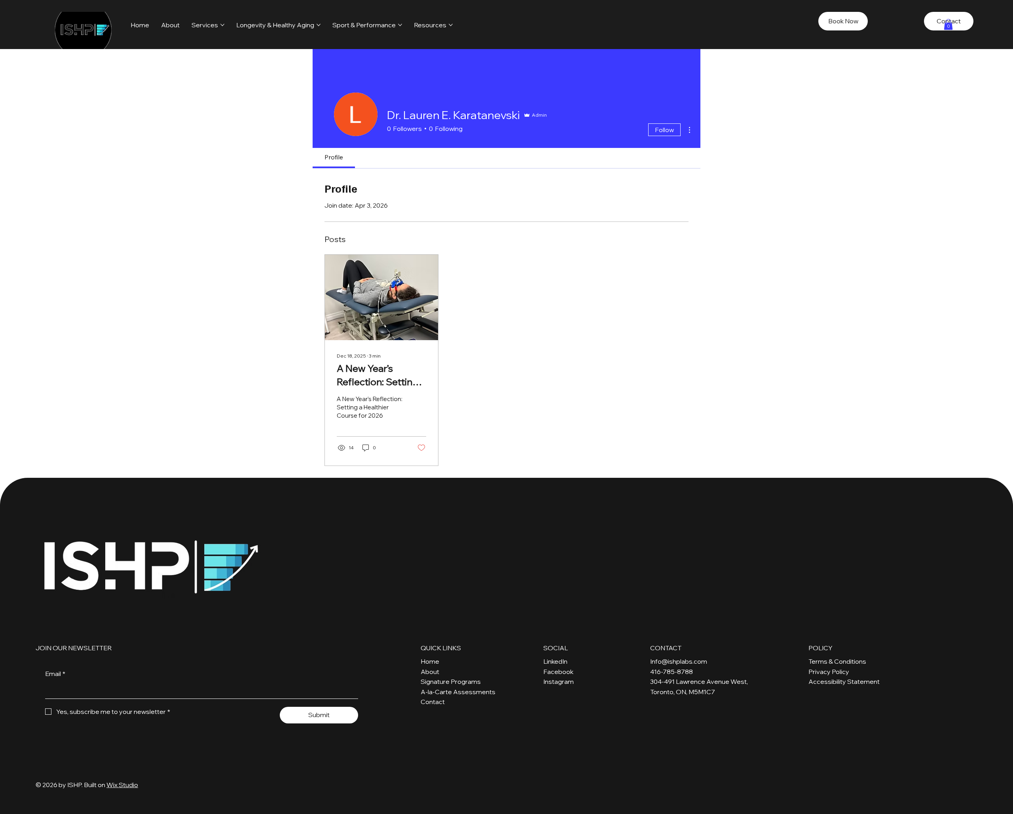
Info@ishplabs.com (678, 661)
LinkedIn (555, 661)
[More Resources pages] (451, 25)
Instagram (558, 681)
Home (430, 661)
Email (55, 674)
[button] (948, 24)
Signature (435, 681)
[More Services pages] (222, 25)
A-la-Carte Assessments (458, 692)
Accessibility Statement (844, 681)
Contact (433, 702)
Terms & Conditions (837, 661)
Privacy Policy (828, 672)
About (430, 672)
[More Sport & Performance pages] (400, 25)
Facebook (558, 672)
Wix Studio (122, 785)
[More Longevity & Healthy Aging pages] (319, 25)
